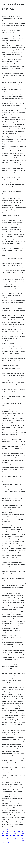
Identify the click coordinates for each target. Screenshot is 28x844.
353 (7, 833)
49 (10, 835)
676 (14, 831)
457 (7, 829)
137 (3, 835)
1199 (22, 835)
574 (3, 829)
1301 (19, 829)
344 (3, 831)
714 (7, 835)
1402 (8, 836)
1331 (3, 836)
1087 (3, 840)
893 (16, 836)
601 (11, 831)
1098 (11, 833)
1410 (19, 831)
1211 (12, 836)
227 (20, 836)
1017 (14, 835)
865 (23, 840)
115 (22, 838)
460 (18, 835)
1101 (19, 833)
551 (11, 840)
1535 (3, 838)
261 (15, 838)
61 (19, 838)
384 (3, 833)
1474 (24, 836)
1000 (11, 838)
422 (22, 831)
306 (15, 840)
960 (14, 829)
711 (12, 842)
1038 (8, 842)
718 (15, 833)
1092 (23, 833)
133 (11, 829)
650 (7, 840)
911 (22, 829)
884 (7, 831)
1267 (19, 840)
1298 (3, 842)
